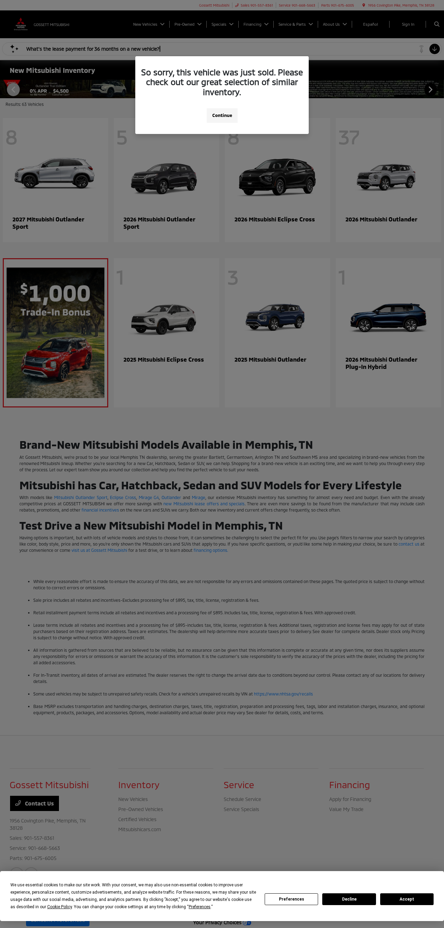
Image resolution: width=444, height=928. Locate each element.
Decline (349, 899)
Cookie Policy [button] (59, 906)
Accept (407, 899)
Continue (222, 115)
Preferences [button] (200, 906)
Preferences (291, 899)
